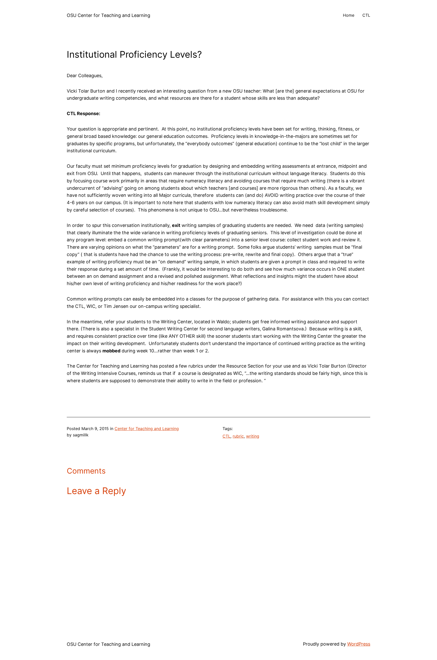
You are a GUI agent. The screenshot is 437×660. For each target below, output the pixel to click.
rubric (238, 436)
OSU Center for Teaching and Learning (108, 15)
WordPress (358, 644)
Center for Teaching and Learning (147, 428)
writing (252, 436)
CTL (226, 436)
